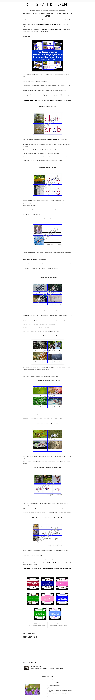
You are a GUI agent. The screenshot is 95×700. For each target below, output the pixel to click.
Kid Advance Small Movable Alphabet (51, 139)
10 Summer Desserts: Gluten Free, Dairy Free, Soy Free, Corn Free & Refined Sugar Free (60, 693)
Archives (48, 676)
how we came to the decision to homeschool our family (54, 668)
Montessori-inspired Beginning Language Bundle (46, 24)
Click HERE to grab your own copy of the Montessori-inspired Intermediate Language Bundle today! (47, 568)
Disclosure (44, 676)
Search (52, 676)
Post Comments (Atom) (32, 662)
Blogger (57, 682)
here (38, 668)
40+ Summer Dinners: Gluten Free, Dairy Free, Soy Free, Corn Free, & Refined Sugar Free (60, 691)
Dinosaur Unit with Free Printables (54, 685)
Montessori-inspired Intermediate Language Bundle (51, 29)
